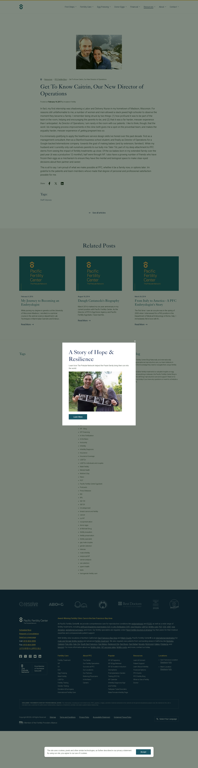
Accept (143, 752)
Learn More (77, 417)
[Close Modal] (134, 341)
